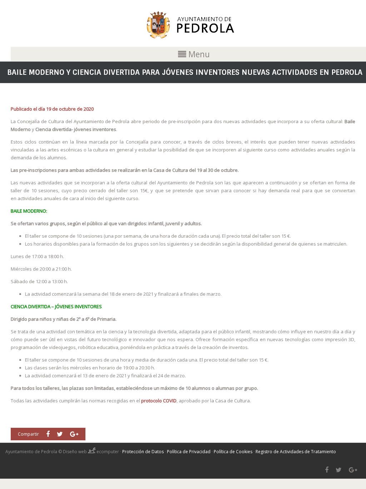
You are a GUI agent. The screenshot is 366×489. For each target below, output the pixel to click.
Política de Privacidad (189, 452)
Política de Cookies (233, 452)
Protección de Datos (143, 452)
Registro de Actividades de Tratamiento (296, 452)
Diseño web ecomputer (91, 452)
